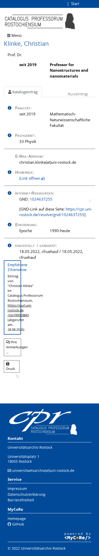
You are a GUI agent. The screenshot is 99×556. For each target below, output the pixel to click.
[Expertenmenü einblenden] (17, 376)
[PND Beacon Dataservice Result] (90, 201)
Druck (10, 368)
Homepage (17, 518)
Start (75, 3)
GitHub (17, 524)
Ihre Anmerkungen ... (13, 347)
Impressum (17, 488)
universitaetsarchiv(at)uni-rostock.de (43, 470)
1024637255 (41, 199)
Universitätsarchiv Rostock (30, 447)
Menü (16, 35)
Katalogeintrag (24, 91)
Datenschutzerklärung (26, 494)
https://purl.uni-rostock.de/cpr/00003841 (20, 310)
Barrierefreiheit (21, 500)
